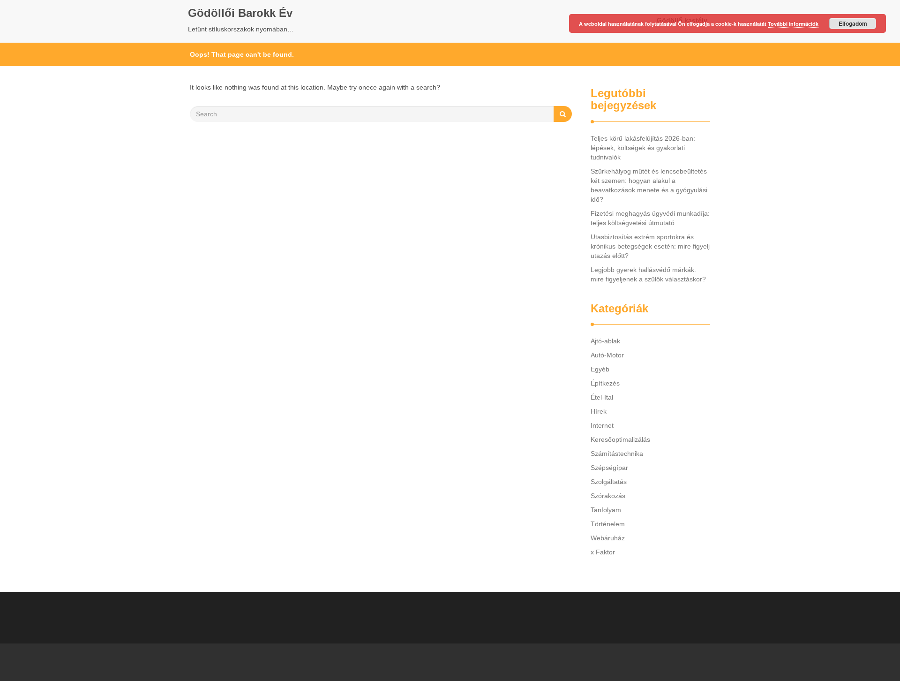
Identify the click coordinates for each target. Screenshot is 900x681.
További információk (793, 23)
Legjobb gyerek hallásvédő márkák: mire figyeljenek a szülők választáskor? (648, 274)
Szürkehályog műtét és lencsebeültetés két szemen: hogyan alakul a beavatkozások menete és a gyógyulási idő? (649, 185)
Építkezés (605, 383)
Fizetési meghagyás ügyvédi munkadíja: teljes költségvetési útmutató (650, 218)
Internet (602, 425)
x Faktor (603, 552)
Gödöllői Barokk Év (240, 13)
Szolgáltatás (609, 481)
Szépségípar (609, 467)
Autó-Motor (607, 355)
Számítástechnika (617, 453)
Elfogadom (853, 23)
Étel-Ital (602, 397)
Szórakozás (608, 495)
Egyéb (600, 369)
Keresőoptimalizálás (620, 439)
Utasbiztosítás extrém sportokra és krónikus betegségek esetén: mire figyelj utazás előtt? (650, 246)
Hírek (599, 411)
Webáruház (608, 538)
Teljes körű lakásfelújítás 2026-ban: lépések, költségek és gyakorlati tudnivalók (643, 148)
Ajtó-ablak (605, 341)
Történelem (608, 524)
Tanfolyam (606, 510)
